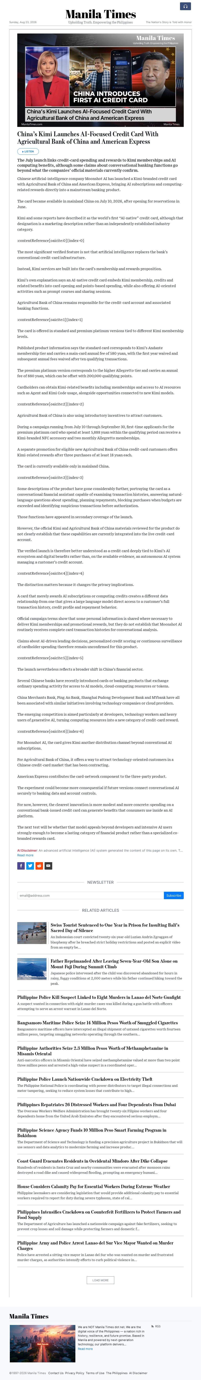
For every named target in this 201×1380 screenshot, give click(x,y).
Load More (100, 1280)
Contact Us (56, 1373)
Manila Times (100, 14)
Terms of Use (95, 1373)
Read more (25, 855)
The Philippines (117, 1373)
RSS (157, 1326)
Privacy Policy (74, 1373)
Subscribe (173, 895)
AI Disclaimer (138, 1373)
